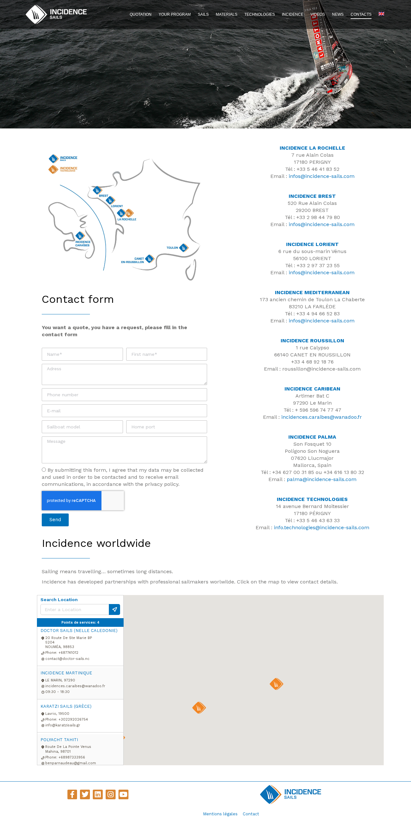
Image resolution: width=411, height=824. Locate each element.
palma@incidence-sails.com (321, 479)
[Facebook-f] (72, 795)
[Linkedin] (98, 795)
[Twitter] (85, 795)
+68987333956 (71, 757)
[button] (199, 707)
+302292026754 (73, 719)
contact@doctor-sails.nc (67, 659)
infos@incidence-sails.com (321, 176)
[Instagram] (111, 795)
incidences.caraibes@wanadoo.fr (321, 417)
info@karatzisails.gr (62, 725)
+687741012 (68, 653)
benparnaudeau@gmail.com (70, 763)
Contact (251, 813)
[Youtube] (123, 795)
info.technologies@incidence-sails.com (321, 527)
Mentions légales (220, 813)
